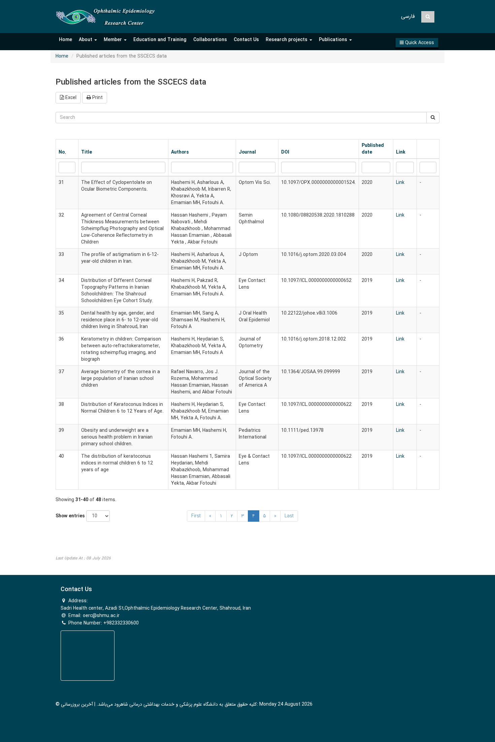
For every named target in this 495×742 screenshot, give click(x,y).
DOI (285, 152)
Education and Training (160, 39)
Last (289, 516)
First (196, 516)
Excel (70, 97)
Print (97, 97)
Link (400, 152)
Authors (180, 152)
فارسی (408, 16)
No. (62, 152)
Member (113, 39)
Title (86, 152)
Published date (373, 149)
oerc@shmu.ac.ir (101, 615)
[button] (417, 42)
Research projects (287, 39)
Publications (334, 39)
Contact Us (246, 39)
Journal (247, 152)
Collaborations (210, 39)
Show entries (70, 516)
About (86, 39)
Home (65, 39)
